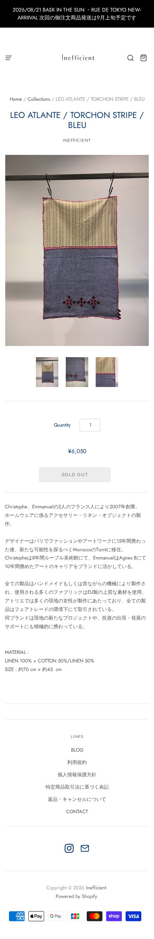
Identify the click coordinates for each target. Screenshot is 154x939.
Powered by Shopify (76, 896)
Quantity (62, 424)
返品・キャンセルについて (77, 799)
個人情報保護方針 (77, 774)
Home (16, 99)
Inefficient (77, 140)
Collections (39, 99)
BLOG (77, 750)
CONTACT (77, 811)
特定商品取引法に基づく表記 (77, 786)
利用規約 (77, 762)
